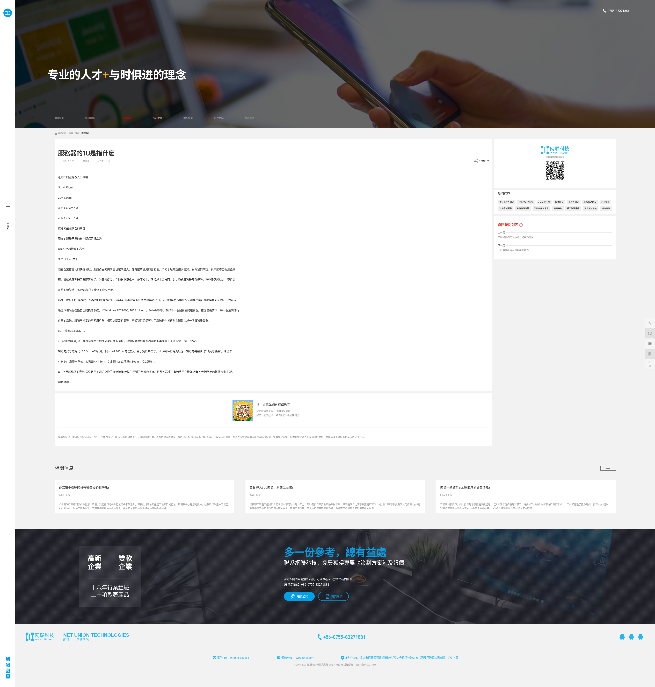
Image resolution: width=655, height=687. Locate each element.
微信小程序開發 (506, 202)
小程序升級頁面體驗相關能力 (513, 250)
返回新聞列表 (508, 225)
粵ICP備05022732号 (366, 664)
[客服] (650, 323)
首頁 (71, 133)
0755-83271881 (618, 10)
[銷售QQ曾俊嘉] (641, 637)
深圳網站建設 (590, 208)
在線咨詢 (302, 596)
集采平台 (558, 208)
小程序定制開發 (526, 202)
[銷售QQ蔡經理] (622, 637)
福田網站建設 (573, 208)
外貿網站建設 (523, 208)
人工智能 (605, 202)
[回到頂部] (650, 364)
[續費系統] (8, 671)
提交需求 (336, 596)
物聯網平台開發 (541, 208)
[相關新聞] (608, 468)
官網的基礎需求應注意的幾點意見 (516, 237)
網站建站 (606, 208)
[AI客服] (8, 659)
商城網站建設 (590, 202)
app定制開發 (544, 202)
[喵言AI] (8, 665)
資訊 (77, 133)
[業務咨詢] (650, 333)
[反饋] (650, 343)
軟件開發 (559, 202)
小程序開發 (574, 202)
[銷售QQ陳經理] (631, 637)
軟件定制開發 (505, 208)
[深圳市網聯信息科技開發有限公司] (7, 13)
